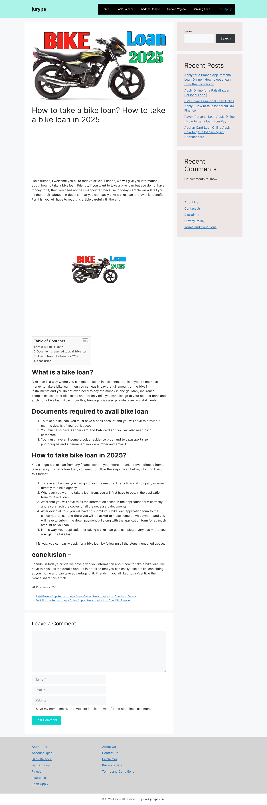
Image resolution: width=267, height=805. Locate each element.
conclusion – (45, 361)
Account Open (42, 753)
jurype (39, 9)
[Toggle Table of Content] (83, 341)
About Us (191, 202)
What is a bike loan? (49, 346)
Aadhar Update (150, 9)
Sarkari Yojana (176, 9)
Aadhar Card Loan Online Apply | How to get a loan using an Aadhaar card (208, 132)
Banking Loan (201, 9)
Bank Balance (125, 9)
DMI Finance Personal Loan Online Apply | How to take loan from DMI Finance (209, 105)
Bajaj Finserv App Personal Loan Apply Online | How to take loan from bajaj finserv (86, 596)
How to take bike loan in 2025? (57, 356)
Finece (36, 771)
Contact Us (192, 208)
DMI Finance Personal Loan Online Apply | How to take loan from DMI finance (83, 600)
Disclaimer (191, 215)
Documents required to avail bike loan (62, 351)
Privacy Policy (194, 221)
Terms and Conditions (200, 227)
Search (189, 31)
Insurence (39, 778)
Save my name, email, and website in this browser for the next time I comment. (94, 709)
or (133, 465)
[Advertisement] (99, 153)
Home (105, 9)
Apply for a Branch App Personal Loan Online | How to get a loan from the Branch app (208, 79)
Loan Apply (224, 9)
